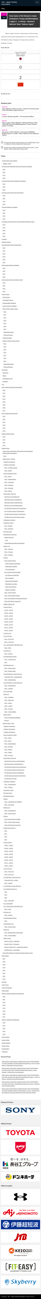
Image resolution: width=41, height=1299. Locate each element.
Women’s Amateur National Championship (13, 993)
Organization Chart (7, 378)
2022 (5, 456)
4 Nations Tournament (9, 465)
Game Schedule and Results (12, 563)
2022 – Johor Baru (9, 900)
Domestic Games (6, 242)
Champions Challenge (9, 520)
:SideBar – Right (7, 163)
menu (37, 2)
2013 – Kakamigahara (10, 479)
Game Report (20, 55)
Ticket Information (7, 338)
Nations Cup (7, 546)
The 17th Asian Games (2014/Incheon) (14, 511)
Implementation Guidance (9, 303)
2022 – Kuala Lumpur (10, 927)
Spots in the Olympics (10, 587)
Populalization (5, 1049)
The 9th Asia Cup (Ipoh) (10, 778)
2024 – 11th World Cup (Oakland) (13, 802)
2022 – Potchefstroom (10, 810)
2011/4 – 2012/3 (8, 610)
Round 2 (6, 720)
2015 (4, 262)
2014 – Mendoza (8, 528)
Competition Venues (8, 300)
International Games (9, 796)
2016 (5, 329)
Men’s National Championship (10, 413)
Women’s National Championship (10, 1019)
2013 (4, 178)
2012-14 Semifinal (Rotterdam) (12, 717)
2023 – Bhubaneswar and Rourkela (13, 932)
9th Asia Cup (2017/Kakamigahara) (13, 505)
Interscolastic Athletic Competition (10, 265)
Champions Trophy (8, 523)
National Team (6, 93)
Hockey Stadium (6, 1043)
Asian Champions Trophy (10, 473)
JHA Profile (5, 370)
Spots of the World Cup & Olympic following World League (18, 953)
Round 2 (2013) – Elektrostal (11, 941)
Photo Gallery (5, 956)
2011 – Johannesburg (10, 784)
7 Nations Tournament (9, 732)
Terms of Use (5, 985)
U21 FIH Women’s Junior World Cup (13, 682)
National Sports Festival (8, 434)
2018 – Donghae (8, 485)
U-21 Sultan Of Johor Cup (10, 889)
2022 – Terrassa (8, 709)
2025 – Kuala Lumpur (10, 813)
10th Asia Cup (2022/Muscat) (11, 497)
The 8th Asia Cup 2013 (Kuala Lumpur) (14, 517)
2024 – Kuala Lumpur (10, 671)
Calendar (4, 239)
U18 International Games (10, 656)
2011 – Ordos (7, 476)
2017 (4, 410)
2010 (4, 169)
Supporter (5, 381)
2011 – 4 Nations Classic (10, 467)
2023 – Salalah (8, 883)
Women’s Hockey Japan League (11, 341)
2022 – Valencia (8, 549)
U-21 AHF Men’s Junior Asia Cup (12, 877)
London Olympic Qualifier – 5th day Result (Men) (18, 116)
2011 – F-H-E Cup (9, 639)
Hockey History (6, 1040)
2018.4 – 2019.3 (8, 630)
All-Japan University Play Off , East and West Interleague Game (18, 221)
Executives (5, 373)
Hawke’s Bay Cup (9, 537)
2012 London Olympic (10, 560)
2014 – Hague (8, 703)
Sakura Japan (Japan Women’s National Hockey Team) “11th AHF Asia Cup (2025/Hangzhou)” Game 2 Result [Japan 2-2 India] (19, 124)
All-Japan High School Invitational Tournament (14, 181)
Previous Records (8, 335)
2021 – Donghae (8, 488)
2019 (5, 836)
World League (7, 714)
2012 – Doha (7, 741)
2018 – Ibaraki (8, 470)
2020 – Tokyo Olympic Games (12, 595)
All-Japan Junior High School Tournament (12, 192)
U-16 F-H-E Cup (8, 636)
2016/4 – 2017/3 (8, 624)
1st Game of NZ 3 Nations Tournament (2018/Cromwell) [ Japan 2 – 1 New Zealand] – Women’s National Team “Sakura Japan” (21, 148)
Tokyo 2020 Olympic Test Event (12, 601)
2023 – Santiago (8, 688)
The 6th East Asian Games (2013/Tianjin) (15, 514)
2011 (4, 172)
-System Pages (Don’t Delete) (9, 160)
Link (3, 384)
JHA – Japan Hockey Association (16, 1296)
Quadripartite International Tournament (14, 543)
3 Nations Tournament (9, 462)
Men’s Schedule (9, 578)
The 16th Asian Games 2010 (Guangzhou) (15, 508)
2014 (4, 236)
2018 (5, 894)
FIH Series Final (8, 531)
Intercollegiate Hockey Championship (11, 245)
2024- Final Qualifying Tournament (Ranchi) (15, 598)
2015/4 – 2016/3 (8, 621)
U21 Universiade (8, 691)
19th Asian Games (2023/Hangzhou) (13, 764)
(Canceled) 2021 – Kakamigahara (13, 677)
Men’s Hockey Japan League (10, 309)
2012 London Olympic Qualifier (12, 572)
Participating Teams (9, 332)
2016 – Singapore (9, 482)
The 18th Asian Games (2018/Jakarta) (14, 772)
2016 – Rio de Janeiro (10, 592)
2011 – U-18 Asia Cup (10, 659)
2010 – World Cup (9, 700)
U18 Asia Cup (7, 650)
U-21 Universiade (8, 903)
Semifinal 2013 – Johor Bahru (12, 950)
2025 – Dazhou (8, 653)
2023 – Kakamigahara (10, 680)
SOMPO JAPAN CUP (9, 604)
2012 (4, 175)
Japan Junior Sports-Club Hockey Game (12, 280)
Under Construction (7, 987)
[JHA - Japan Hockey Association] (9, 3)
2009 (4, 964)
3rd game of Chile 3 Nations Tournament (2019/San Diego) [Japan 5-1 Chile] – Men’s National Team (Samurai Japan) (20, 133)
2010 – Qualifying (9, 697)
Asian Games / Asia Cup (10, 494)
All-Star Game (6, 297)
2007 (4, 958)
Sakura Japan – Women (9, 459)
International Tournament (10, 534)
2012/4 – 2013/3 (8, 613)
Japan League (5, 294)
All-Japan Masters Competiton (9, 207)
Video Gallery (5, 990)
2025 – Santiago (8, 555)
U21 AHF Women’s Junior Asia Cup (13, 674)
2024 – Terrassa (8, 552)
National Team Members (11, 581)
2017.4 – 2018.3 (8, 627)
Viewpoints (5, 1051)
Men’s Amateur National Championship (12, 387)
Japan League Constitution (10, 306)
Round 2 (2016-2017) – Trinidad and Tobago (16, 947)
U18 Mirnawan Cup (9, 665)
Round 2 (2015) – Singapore (11, 944)
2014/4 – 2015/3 (8, 619)
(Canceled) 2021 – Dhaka (11, 880)
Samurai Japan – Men (8, 723)
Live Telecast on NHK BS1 (12, 575)
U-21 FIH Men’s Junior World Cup (12, 886)
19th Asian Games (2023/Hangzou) (13, 502)
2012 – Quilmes (8, 787)
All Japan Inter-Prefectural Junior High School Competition (17, 166)
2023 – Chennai (8, 755)
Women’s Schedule (10, 589)
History (4, 375)
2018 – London (8, 706)
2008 (4, 961)
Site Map (4, 982)
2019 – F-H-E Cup (9, 642)
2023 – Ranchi (8, 491)
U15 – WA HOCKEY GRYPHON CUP (13, 645)
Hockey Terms (5, 1046)
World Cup (6, 694)
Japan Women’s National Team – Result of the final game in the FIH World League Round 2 (20, 109)
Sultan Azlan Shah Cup (10, 828)
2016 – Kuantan (8, 746)
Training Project (8, 607)
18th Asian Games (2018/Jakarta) (13, 499)
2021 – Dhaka (8, 752)
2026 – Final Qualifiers (10, 712)
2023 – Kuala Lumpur (10, 668)
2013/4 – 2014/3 (8, 616)
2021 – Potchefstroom (10, 685)
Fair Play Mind (5, 1037)
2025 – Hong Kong (9, 804)
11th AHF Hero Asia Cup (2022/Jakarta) (14, 761)
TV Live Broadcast (10, 569)
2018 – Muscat (8, 749)
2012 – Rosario (8, 526)
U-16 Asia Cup (7, 633)
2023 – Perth (7, 648)
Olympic (6, 557)
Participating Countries (11, 566)
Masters (6, 799)
